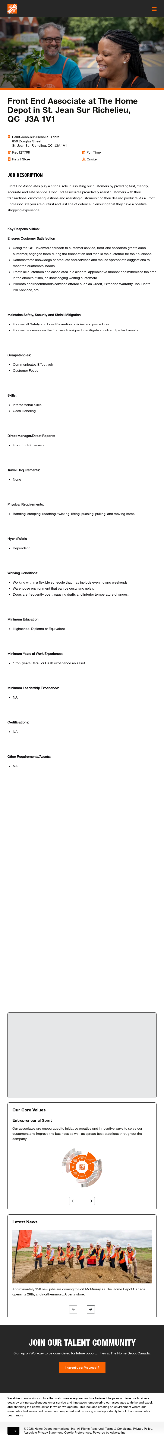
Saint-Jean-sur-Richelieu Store (35, 137)
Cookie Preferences (77, 1432)
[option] (82, 1153)
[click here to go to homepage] (12, 9)
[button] (73, 1201)
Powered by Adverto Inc (109, 1432)
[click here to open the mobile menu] (154, 9)
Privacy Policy (142, 1428)
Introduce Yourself (82, 1367)
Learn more (15, 1415)
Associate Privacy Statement (43, 1432)
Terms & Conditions (118, 1428)
